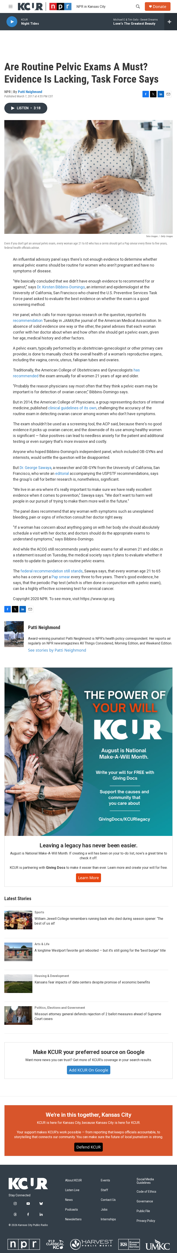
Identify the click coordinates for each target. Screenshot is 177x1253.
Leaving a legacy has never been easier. (88, 845)
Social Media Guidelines (145, 1181)
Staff (104, 1190)
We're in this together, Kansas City (88, 1115)
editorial (62, 473)
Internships (108, 1219)
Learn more (88, 877)
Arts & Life (42, 944)
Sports (39, 912)
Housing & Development (52, 976)
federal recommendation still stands (52, 571)
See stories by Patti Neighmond (57, 650)
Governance (145, 1201)
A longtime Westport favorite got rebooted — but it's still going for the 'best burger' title (100, 950)
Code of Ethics (146, 1191)
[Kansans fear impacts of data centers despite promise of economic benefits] (18, 983)
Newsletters (73, 1219)
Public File (143, 1211)
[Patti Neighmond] (14, 634)
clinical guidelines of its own (72, 408)
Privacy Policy (146, 1220)
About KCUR (73, 1180)
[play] (11, 21)
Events (105, 1180)
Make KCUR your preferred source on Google (88, 1052)
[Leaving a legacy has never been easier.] (88, 752)
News (69, 1200)
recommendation (28, 320)
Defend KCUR (88, 1147)
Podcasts (71, 1209)
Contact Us (108, 1200)
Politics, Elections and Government (60, 1007)
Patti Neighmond (30, 92)
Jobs (104, 1209)
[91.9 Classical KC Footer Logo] (55, 1244)
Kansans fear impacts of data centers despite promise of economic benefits (92, 982)
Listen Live (72, 1190)
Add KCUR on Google (88, 1070)
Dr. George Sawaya (35, 467)
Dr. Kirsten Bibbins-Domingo (61, 287)
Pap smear (61, 577)
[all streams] (170, 21)
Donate (159, 6)
